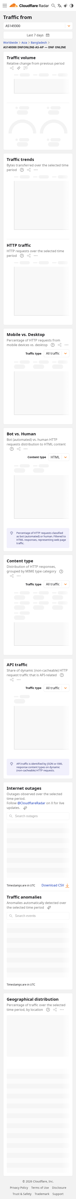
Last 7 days (41, 36)
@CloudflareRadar (31, 803)
